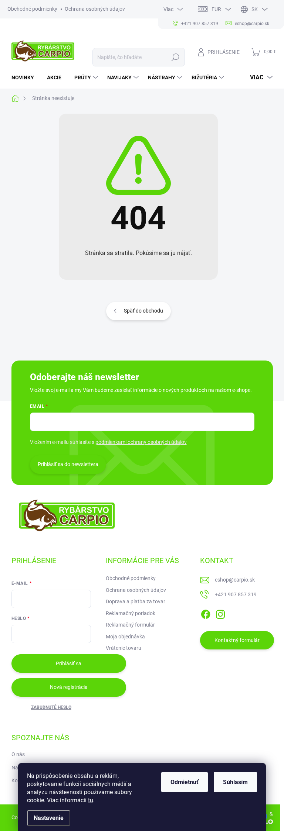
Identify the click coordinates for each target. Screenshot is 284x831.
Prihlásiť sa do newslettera (68, 464)
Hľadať (175, 57)
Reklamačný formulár (130, 625)
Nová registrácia (69, 687)
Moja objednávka (125, 636)
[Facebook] (205, 612)
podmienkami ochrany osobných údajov (141, 442)
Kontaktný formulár (237, 640)
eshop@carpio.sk (235, 580)
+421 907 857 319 (236, 594)
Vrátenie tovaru (123, 648)
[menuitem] (25, 77)
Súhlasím (235, 782)
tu (90, 800)
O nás (18, 754)
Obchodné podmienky (32, 9)
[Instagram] (220, 612)
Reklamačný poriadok (130, 613)
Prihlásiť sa (68, 663)
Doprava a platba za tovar (135, 601)
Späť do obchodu (143, 311)
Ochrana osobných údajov (95, 9)
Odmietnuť (184, 782)
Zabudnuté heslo (51, 707)
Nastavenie (49, 817)
